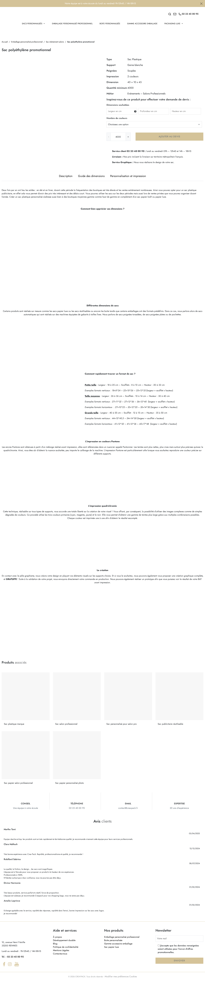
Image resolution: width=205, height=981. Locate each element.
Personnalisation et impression (128, 176)
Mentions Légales (61, 950)
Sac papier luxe (111, 947)
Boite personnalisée (110, 23)
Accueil (5, 41)
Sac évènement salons (55, 41)
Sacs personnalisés (32, 23)
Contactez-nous (60, 953)
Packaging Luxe (172, 23)
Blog (55, 943)
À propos (57, 937)
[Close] (201, 3)
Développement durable (64, 940)
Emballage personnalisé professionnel (72, 23)
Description (66, 176)
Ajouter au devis (169, 136)
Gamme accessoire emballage (142, 23)
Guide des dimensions (91, 176)
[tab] (65, 176)
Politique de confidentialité (65, 947)
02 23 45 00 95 (15, 956)
